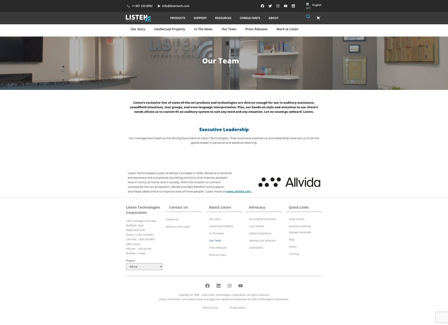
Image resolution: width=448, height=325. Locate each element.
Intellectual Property (169, 29)
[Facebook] (262, 6)
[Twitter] (270, 6)
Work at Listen (287, 29)
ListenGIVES (256, 247)
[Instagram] (278, 6)
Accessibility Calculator (262, 219)
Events (293, 246)
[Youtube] (285, 6)
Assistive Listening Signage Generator (300, 229)
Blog (291, 239)
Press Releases (256, 29)
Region (130, 260)
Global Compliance (260, 233)
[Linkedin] (293, 6)
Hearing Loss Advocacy (262, 240)
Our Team (229, 29)
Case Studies (256, 226)
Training (294, 253)
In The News (203, 29)
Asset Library (296, 219)
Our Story (138, 29)
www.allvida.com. (239, 191)
